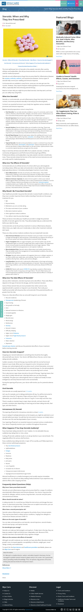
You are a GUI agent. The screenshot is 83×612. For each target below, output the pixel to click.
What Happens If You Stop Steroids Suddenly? (38, 63)
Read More (59, 56)
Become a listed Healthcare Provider (41, 605)
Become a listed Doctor (37, 602)
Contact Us (7, 593)
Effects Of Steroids (13, 60)
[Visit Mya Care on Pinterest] (79, 609)
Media (32, 590)
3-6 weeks (29, 391)
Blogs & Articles (8, 599)
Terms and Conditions (64, 590)
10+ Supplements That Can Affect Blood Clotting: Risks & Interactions (67, 113)
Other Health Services (37, 593)
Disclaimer (61, 604)
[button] (77, 3)
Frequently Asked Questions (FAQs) (27, 66)
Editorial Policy (8, 605)
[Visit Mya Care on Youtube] (76, 609)
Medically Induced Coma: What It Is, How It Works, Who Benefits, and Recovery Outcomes (68, 40)
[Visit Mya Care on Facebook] (64, 609)
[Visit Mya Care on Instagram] (73, 609)
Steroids (5, 60)
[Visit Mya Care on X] (67, 609)
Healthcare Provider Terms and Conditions (66, 600)
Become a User (35, 599)
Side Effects (33, 60)
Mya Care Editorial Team (64, 46)
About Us (6, 590)
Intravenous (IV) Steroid (18, 63)
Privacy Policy (62, 593)
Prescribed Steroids (24, 60)
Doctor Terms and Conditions (66, 596)
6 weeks (40, 412)
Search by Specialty (1, 309)
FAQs (5, 602)
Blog (50, 9)
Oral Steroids (7, 63)
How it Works (8, 596)
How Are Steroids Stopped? (45, 60)
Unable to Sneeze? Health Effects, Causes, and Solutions (68, 77)
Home (46, 9)
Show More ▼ (6, 568)
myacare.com (29, 609)
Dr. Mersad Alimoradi (10, 23)
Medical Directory (36, 596)
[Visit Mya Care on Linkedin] (70, 609)
